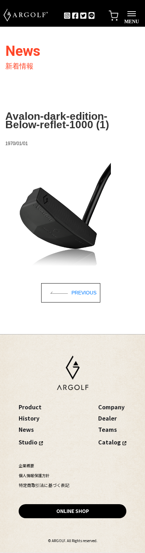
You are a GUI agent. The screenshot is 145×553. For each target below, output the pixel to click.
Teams (107, 429)
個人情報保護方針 (34, 475)
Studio (28, 442)
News (26, 429)
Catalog (109, 442)
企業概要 (26, 465)
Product (30, 407)
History (29, 418)
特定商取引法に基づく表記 (44, 485)
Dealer (107, 418)
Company (111, 407)
